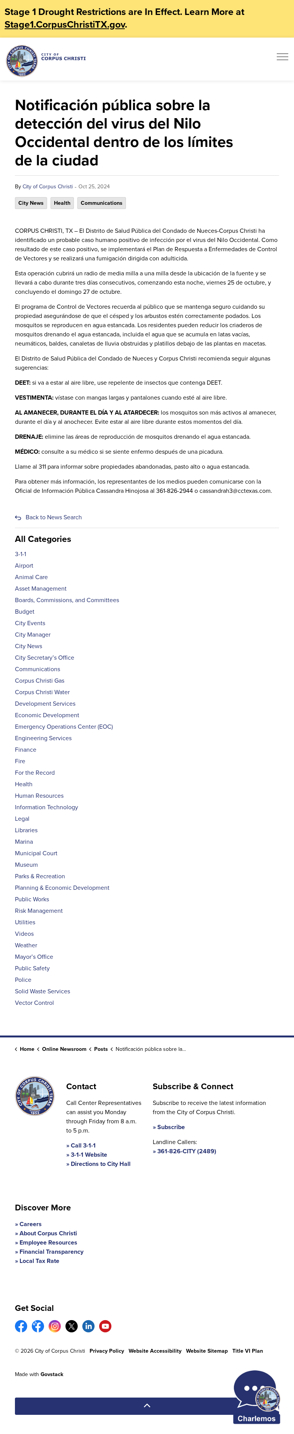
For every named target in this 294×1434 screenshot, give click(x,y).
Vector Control (34, 1002)
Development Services (45, 703)
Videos (24, 933)
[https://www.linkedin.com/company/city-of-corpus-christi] (88, 1326)
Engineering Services (43, 738)
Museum (26, 864)
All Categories (43, 538)
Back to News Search (54, 517)
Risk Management (39, 910)
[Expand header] (282, 59)
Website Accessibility (155, 1351)
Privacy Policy (107, 1351)
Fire (20, 761)
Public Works (32, 899)
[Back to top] (147, 1406)
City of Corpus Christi (48, 187)
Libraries (26, 830)
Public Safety (32, 968)
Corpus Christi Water (42, 692)
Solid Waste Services (42, 991)
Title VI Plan (247, 1351)
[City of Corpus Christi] (46, 60)
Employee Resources (48, 1242)
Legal (22, 818)
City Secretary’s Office (44, 657)
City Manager (33, 634)
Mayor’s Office (34, 956)
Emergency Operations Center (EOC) (64, 726)
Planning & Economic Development (62, 887)
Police (23, 979)
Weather (26, 945)
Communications (101, 203)
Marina (24, 841)
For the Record (35, 772)
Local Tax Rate (39, 1260)
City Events (30, 623)
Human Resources (39, 795)
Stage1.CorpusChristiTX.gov (65, 24)
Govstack (52, 1374)
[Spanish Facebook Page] (38, 1326)
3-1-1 (20, 554)
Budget (24, 611)
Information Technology (46, 807)
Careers (31, 1224)
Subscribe (171, 1127)
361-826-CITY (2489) (186, 1151)
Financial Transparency (51, 1251)
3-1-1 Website (89, 1154)
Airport (24, 565)
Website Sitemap (207, 1351)
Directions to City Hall (101, 1163)
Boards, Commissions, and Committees (67, 600)
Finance (25, 749)
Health (62, 203)
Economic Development (47, 715)
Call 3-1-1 (83, 1145)
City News (31, 203)
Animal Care (31, 577)
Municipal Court (36, 853)
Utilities (25, 922)
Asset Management (41, 588)
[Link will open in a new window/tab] (21, 1326)
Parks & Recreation (40, 876)
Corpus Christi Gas (39, 680)
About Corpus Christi (48, 1233)
